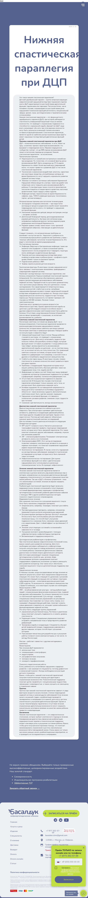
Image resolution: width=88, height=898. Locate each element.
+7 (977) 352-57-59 (68, 855)
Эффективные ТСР (23, 783)
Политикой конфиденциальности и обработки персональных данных (70, 871)
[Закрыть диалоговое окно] (83, 847)
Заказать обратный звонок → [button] (25, 788)
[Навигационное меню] (83, 5)
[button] (61, 813)
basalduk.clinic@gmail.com (56, 835)
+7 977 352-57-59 (53, 832)
